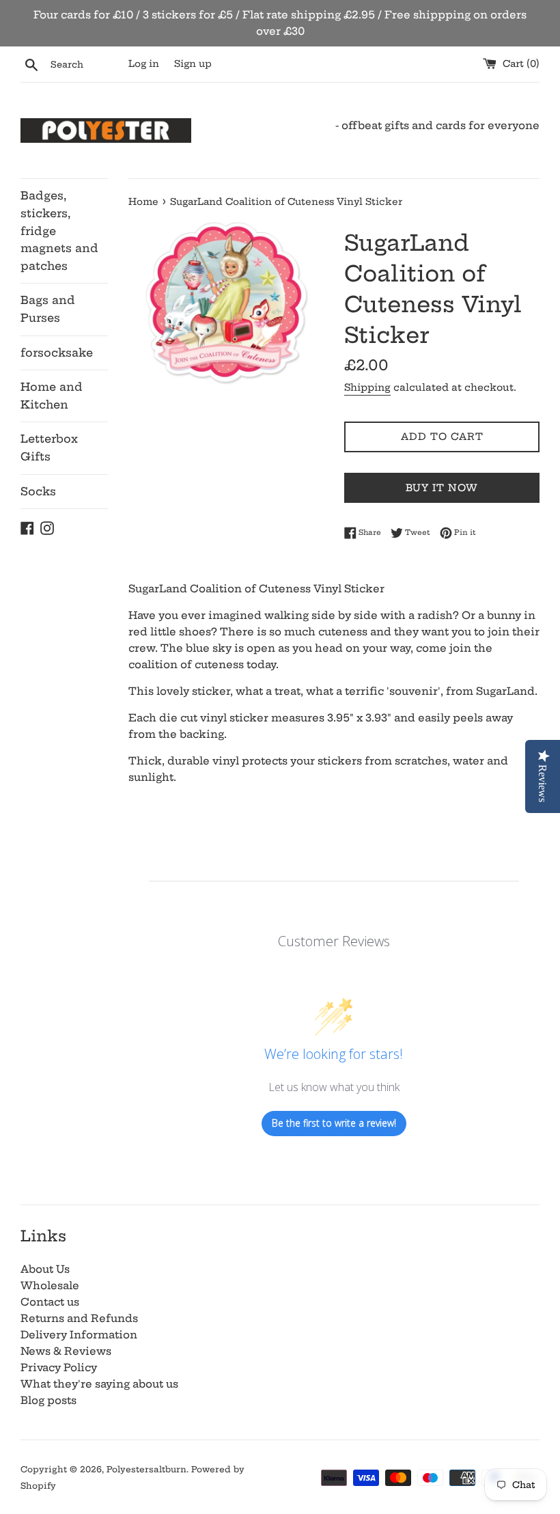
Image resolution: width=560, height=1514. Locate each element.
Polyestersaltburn (146, 1469)
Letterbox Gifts (49, 447)
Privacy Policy (58, 1367)
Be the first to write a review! (334, 1122)
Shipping (367, 387)
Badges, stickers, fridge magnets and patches (59, 230)
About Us (45, 1269)
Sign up (193, 64)
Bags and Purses (47, 309)
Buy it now (442, 488)
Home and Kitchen (51, 395)
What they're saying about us (99, 1383)
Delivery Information (78, 1334)
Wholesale (49, 1285)
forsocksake (56, 352)
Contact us (49, 1301)
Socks (38, 491)
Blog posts (48, 1400)
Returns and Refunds (79, 1318)
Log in (143, 64)
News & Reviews (65, 1351)
